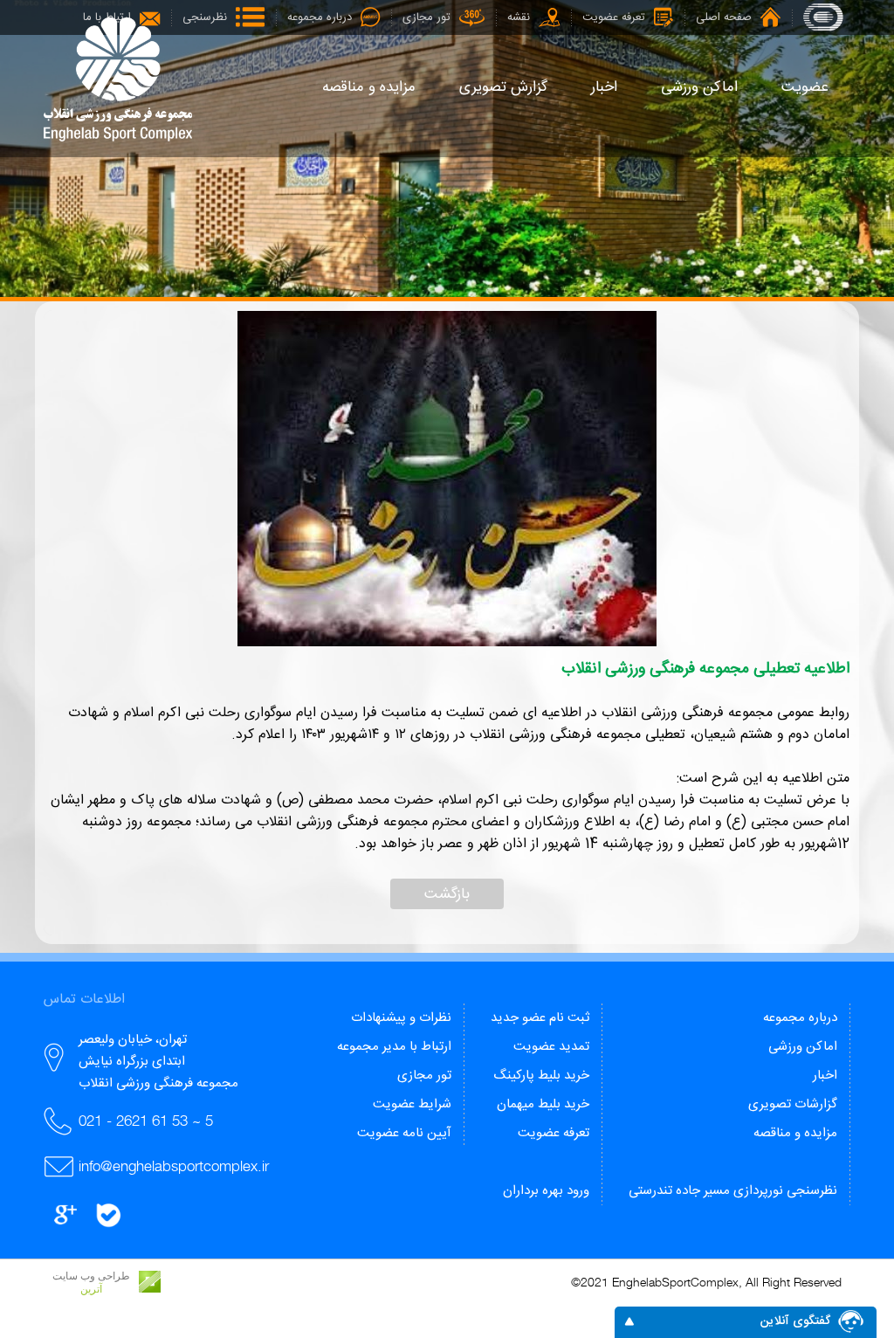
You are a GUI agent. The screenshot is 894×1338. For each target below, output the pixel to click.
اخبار (825, 1075)
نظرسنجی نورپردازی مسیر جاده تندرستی (733, 1191)
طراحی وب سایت (91, 1276)
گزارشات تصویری (792, 1104)
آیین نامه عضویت (404, 1133)
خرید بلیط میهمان (543, 1104)
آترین (91, 1289)
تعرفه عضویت (553, 1133)
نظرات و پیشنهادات (401, 1018)
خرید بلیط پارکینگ (541, 1075)
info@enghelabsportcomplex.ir (174, 1166)
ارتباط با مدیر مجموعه (394, 1047)
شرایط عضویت (412, 1104)
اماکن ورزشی (802, 1047)
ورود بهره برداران (546, 1191)
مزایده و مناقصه (795, 1133)
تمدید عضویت (551, 1047)
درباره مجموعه (800, 1018)
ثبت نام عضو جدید (540, 1018)
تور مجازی (424, 1075)
